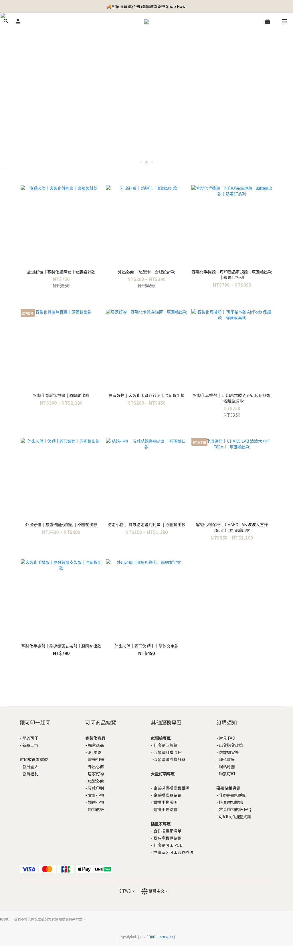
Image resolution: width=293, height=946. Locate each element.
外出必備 (96, 766)
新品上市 (30, 745)
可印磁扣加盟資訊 (235, 816)
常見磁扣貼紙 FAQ (235, 809)
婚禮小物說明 (165, 802)
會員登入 (30, 766)
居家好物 (96, 774)
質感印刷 (96, 788)
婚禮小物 (96, 802)
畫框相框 (96, 759)
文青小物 (96, 795)
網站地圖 (227, 766)
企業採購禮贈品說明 (171, 788)
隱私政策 (227, 759)
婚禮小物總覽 (165, 809)
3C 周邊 (95, 752)
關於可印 (30, 738)
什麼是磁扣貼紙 (233, 795)
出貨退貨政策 (231, 745)
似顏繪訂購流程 (167, 752)
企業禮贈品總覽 (167, 795)
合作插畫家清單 (167, 831)
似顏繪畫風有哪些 (169, 759)
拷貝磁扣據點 (231, 802)
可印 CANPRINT (162, 936)
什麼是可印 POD (168, 845)
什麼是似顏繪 (165, 745)
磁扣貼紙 (96, 809)
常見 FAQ (227, 738)
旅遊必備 (96, 781)
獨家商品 (96, 745)
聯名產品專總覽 (167, 838)
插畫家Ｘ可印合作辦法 (173, 852)
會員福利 (30, 774)
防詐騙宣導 (229, 752)
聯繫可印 (227, 774)
